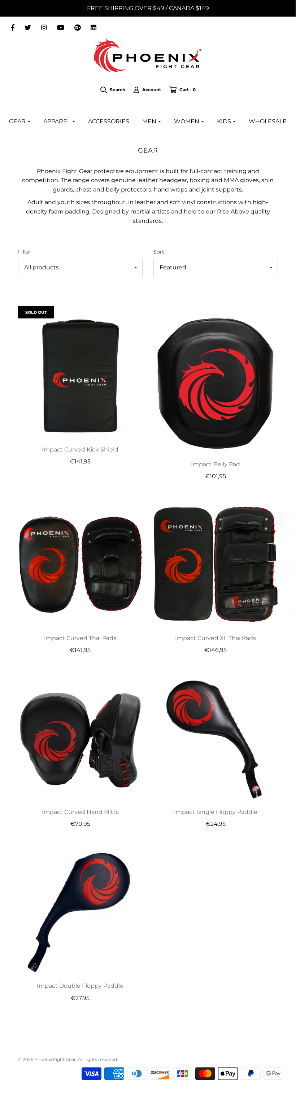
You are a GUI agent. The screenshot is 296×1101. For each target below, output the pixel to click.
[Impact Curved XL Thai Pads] (215, 563)
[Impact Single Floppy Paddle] (215, 737)
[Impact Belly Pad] (215, 382)
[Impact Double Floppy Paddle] (80, 911)
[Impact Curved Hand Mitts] (80, 737)
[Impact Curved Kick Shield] (80, 375)
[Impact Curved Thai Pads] (80, 563)
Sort (158, 251)
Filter (24, 251)
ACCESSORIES (108, 121)
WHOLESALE (268, 121)
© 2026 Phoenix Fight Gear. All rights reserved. (68, 1059)
